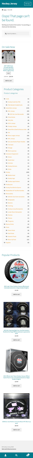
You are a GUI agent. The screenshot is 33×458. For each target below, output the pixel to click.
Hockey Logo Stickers (14, 181)
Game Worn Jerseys (11, 108)
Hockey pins (9, 184)
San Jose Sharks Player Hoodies (16, 141)
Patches (10, 215)
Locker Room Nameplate (15, 212)
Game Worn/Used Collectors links (17, 129)
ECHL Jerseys (11, 123)
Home (5, 10)
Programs (11, 221)
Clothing (10, 206)
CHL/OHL (10, 120)
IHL (9, 132)
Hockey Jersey (9, 3)
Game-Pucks (11, 230)
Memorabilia (9, 193)
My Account (5, 455)
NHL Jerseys (11, 138)
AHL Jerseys (11, 111)
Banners (10, 203)
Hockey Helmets (12, 166)
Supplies (8, 242)
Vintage (10, 148)
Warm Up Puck (12, 239)
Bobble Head (11, 175)
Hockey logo (11, 178)
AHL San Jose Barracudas (17, 114)
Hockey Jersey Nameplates (15, 209)
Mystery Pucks (10, 224)
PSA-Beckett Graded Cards (15, 105)
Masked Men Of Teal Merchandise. (15, 190)
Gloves (10, 157)
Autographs (11, 200)
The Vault (10, 144)
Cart (25, 454)
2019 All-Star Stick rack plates (16, 196)
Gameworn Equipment (12, 154)
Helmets (10, 163)
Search (16, 455)
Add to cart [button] (8, 80)
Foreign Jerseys (12, 126)
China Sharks (11, 117)
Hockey (8, 172)
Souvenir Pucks (12, 236)
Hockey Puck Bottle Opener (13, 187)
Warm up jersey (12, 151)
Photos (10, 218)
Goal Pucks (11, 233)
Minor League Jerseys (14, 135)
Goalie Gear (11, 160)
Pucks (7, 227)
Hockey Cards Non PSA (14, 102)
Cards (7, 99)
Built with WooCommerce (9, 449)
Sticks (9, 169)
